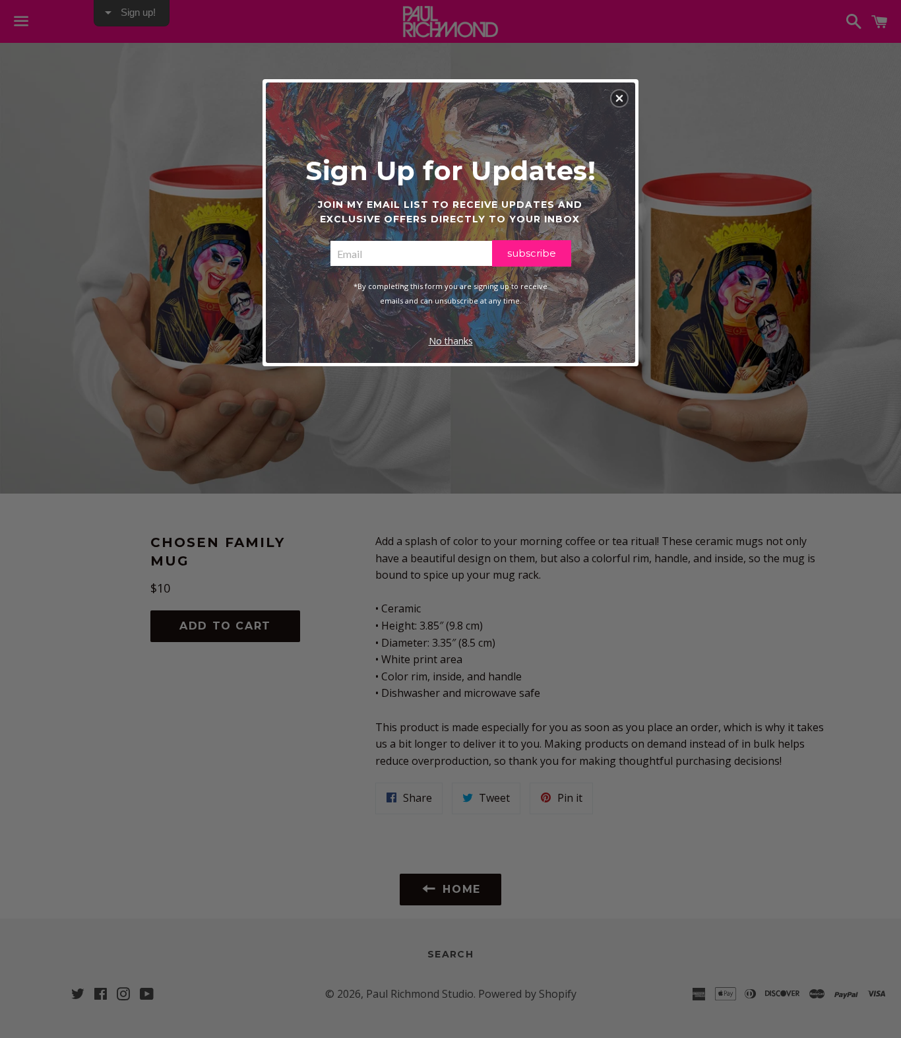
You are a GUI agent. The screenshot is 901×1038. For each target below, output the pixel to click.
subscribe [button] (531, 253)
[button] (619, 98)
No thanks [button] (451, 341)
